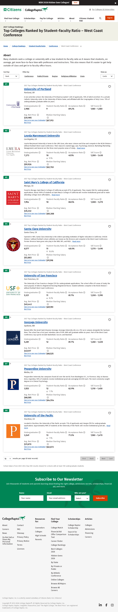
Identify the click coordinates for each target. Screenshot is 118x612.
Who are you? (80, 493)
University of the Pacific (38, 415)
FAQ (18, 529)
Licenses (20, 549)
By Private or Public (56, 567)
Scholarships (29, 18)
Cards (105, 76)
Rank (7, 76)
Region (55, 76)
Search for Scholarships (73, 533)
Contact (20, 525)
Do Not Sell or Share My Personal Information (8, 540)
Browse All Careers (55, 588)
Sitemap (20, 533)
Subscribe (100, 498)
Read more (81, 148)
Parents (38, 539)
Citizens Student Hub (86, 19)
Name (21, 493)
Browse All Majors (58, 584)
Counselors (40, 528)
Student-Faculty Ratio (37, 46)
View (75, 3)
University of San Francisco (40, 275)
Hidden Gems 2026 (56, 557)
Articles (61, 18)
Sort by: (6, 72)
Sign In (109, 18)
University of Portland (37, 89)
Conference (53, 46)
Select (78, 498)
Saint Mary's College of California (44, 182)
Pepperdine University (37, 368)
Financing (89, 533)
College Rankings (18, 46)
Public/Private (42, 76)
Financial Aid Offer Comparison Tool (58, 534)
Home (5, 46)
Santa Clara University (37, 228)
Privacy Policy (23, 537)
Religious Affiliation (69, 76)
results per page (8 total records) (25, 458)
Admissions (90, 529)
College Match (57, 528)
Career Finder (57, 541)
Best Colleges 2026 (56, 550)
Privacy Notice (23, 541)
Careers (5, 529)
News (4, 533)
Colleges (38, 532)
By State (54, 562)
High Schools (40, 535)
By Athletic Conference (56, 574)
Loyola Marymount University (42, 135)
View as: (104, 72)
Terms (19, 545)
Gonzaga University (36, 322)
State (82, 76)
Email (49, 493)
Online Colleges (57, 580)
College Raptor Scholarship (74, 526)
